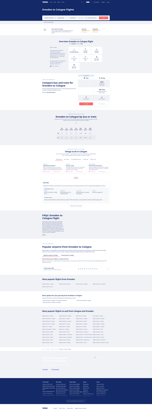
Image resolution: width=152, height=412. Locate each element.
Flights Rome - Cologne (81, 316)
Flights (58, 2)
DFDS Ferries (86, 388)
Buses (55, 2)
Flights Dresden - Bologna (82, 284)
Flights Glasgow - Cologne (98, 324)
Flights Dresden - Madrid (47, 332)
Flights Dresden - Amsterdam (65, 334)
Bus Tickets (58, 382)
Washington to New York (102, 390)
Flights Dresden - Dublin (47, 340)
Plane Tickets (73, 382)
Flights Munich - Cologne (81, 318)
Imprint (55, 408)
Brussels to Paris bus (61, 392)
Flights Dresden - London (48, 284)
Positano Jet (86, 384)
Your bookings (96, 2)
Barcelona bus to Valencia (62, 390)
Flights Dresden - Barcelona (82, 332)
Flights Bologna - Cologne (98, 326)
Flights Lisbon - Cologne (64, 318)
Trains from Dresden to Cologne (83, 300)
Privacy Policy (70, 408)
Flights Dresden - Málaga (64, 342)
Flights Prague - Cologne (98, 321)
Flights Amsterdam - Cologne (48, 318)
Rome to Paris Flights (74, 390)
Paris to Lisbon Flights (75, 384)
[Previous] (58, 129)
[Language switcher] (88, 2)
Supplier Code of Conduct (80, 408)
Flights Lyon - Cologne (64, 329)
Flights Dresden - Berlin (64, 332)
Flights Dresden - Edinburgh (65, 337)
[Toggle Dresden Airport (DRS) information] (107, 269)
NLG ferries (85, 386)
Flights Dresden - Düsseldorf (99, 284)
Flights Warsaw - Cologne (81, 324)
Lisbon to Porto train (47, 384)
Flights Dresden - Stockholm (99, 340)
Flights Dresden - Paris (98, 329)
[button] (73, 17)
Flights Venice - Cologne (64, 326)
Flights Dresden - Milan (47, 334)
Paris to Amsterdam (60, 388)
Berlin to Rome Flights (75, 388)
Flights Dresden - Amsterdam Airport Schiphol (86, 337)
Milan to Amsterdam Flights (76, 392)
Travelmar (85, 390)
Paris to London (100, 386)
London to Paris (100, 384)
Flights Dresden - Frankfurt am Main (84, 334)
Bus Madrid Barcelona (61, 386)
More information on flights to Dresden (52, 302)
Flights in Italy (54, 349)
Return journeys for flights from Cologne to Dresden (54, 300)
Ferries (63, 2)
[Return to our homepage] (46, 2)
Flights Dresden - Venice (47, 342)
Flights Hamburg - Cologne (65, 321)
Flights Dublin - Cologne (81, 321)
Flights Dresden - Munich (64, 284)
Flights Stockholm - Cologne (48, 324)
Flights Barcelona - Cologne (65, 316)
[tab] (59, 159)
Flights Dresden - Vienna (98, 337)
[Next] (94, 129)
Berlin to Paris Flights (74, 386)
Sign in (108, 2)
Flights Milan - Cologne (98, 316)
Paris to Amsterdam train (48, 391)
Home (43, 349)
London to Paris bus (60, 384)
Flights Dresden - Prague (64, 340)
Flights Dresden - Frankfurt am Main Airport (103, 342)
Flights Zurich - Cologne (81, 326)
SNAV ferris (85, 392)
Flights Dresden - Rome (47, 286)
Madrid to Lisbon (100, 388)
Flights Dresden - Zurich (81, 342)
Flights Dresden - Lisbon (98, 334)
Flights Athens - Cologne (64, 324)
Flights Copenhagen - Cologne (49, 329)
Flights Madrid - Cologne (47, 316)
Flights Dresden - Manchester (82, 340)
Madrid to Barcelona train (49, 386)
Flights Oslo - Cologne (47, 326)
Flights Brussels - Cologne (98, 318)
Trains (51, 2)
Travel (98, 382)
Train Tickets (46, 382)
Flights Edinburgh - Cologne (48, 321)
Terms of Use (62, 408)
